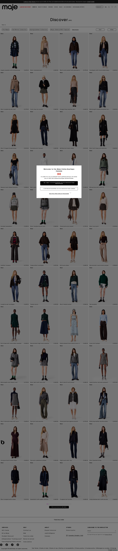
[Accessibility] (2, 442)
